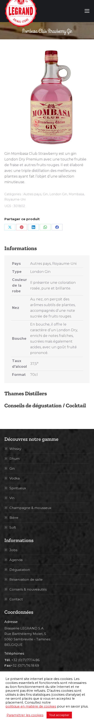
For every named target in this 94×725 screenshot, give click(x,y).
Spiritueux (17, 488)
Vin (11, 498)
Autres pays (32, 194)
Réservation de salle (26, 579)
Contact (16, 599)
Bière (13, 518)
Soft (12, 527)
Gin (45, 194)
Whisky (15, 449)
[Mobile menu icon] (87, 11)
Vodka (14, 478)
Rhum (14, 459)
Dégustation (19, 570)
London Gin (58, 194)
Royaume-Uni (15, 199)
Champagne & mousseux (30, 508)
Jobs (13, 550)
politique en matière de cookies (30, 706)
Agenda (16, 560)
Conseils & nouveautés (28, 589)
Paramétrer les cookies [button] (25, 715)
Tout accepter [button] (59, 715)
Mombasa (76, 194)
